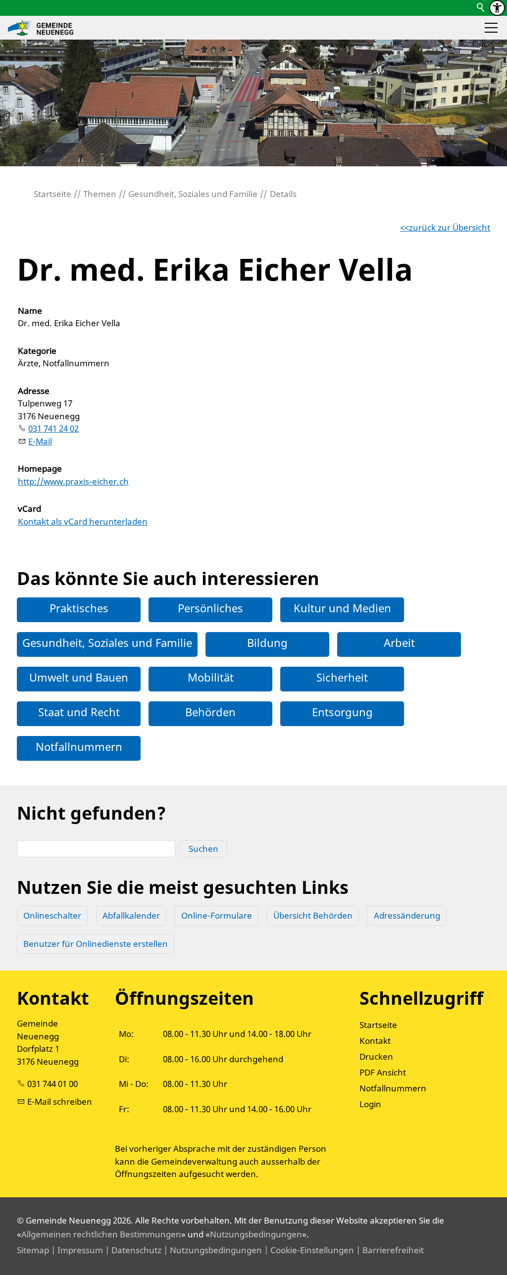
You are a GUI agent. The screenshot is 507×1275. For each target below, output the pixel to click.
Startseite (378, 1024)
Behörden (210, 711)
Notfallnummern (79, 746)
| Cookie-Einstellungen (308, 1250)
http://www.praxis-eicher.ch (73, 481)
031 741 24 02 (53, 428)
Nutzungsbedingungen (256, 1234)
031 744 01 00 (52, 1083)
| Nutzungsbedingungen (211, 1250)
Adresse (34, 390)
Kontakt (375, 1040)
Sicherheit (342, 677)
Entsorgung (342, 711)
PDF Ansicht (382, 1072)
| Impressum (76, 1250)
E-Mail (40, 441)
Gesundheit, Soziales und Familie (107, 642)
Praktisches (79, 607)
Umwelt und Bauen (78, 677)
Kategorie (37, 350)
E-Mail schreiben (59, 1101)
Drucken (376, 1056)
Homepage (40, 468)
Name (30, 310)
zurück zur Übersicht (449, 227)
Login (370, 1104)
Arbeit (399, 642)
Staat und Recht (79, 711)
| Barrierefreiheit (389, 1250)
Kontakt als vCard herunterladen (83, 521)
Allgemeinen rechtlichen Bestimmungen (101, 1234)
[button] (491, 28)
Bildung (267, 642)
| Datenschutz (132, 1250)
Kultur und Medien (342, 607)
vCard (29, 508)
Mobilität (211, 677)
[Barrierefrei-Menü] (497, 8)
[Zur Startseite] (40, 28)
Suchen (203, 848)
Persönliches (210, 607)
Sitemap (33, 1250)
